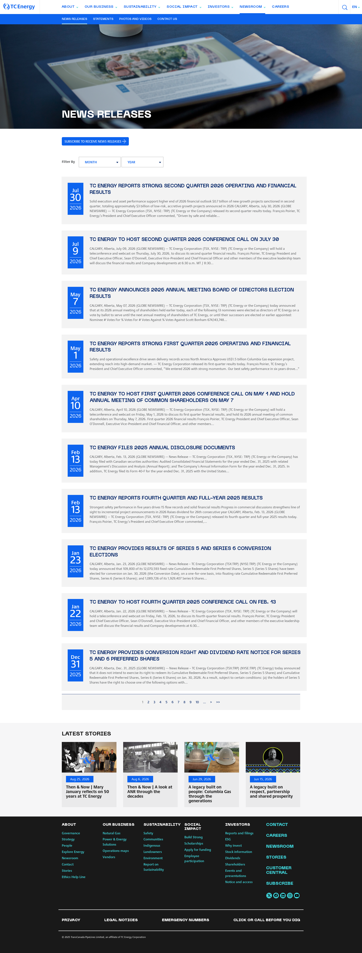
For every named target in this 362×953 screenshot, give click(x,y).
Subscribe (279, 884)
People (67, 845)
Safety (148, 833)
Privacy (71, 920)
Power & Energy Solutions (115, 841)
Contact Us (167, 19)
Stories (67, 870)
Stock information (238, 851)
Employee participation (194, 858)
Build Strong (193, 837)
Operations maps (116, 850)
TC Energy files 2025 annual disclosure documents (162, 448)
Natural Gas (111, 833)
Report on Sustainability (154, 867)
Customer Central (278, 870)
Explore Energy (73, 851)
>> (218, 701)
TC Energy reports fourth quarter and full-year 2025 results (176, 498)
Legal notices (121, 920)
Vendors (109, 856)
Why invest (233, 845)
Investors (220, 7)
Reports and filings (239, 833)
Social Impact (184, 7)
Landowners (153, 851)
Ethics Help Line (73, 876)
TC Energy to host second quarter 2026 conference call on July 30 (184, 240)
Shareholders (235, 864)
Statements (103, 19)
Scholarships (193, 843)
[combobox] (356, 7)
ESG (228, 839)
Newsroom (252, 7)
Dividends (232, 857)
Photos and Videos (135, 19)
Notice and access (239, 881)
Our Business (101, 7)
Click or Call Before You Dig (266, 920)
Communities (153, 839)
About (70, 7)
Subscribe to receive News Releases (93, 141)
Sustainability (142, 7)
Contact (68, 864)
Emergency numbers (185, 920)
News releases (74, 19)
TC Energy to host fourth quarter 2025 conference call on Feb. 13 (183, 602)
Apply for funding (197, 849)
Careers (280, 7)
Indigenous (152, 845)
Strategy (68, 839)
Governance (71, 833)
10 (197, 701)
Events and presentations (235, 873)
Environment (153, 857)
